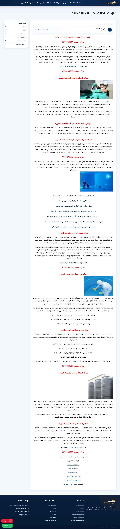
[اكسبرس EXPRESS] (107, 3)
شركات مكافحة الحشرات (77, 520)
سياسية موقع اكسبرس (27, 3)
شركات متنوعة (80, 505)
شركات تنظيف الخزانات (78, 514)
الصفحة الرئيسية (75, 3)
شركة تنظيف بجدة (73, 472)
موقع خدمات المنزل (74, 484)
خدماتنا (49, 3)
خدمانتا (82, 508)
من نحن (65, 3)
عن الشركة (57, 3)
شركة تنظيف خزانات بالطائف (73, 480)
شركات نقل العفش (78, 517)
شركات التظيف (80, 511)
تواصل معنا (40, 3)
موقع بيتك (65, 484)
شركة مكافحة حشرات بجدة (73, 476)
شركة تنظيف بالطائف (73, 464)
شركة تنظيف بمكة (73, 468)
